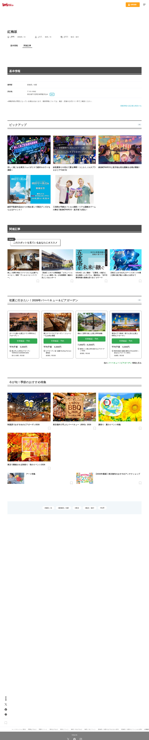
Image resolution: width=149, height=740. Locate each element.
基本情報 (14, 71)
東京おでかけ (54, 729)
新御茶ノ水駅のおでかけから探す (108, 729)
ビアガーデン (126, 362)
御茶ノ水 (49, 508)
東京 (77, 508)
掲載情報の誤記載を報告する (131, 106)
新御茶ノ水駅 (64, 508)
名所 (102, 508)
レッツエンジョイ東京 (19, 729)
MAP (52, 94)
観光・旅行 (90, 508)
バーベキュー (113, 362)
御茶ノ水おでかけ (76, 729)
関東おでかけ (32, 729)
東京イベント (64, 729)
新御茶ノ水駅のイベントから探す (131, 729)
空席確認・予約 (23, 341)
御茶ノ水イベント (90, 729)
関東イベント (43, 729)
